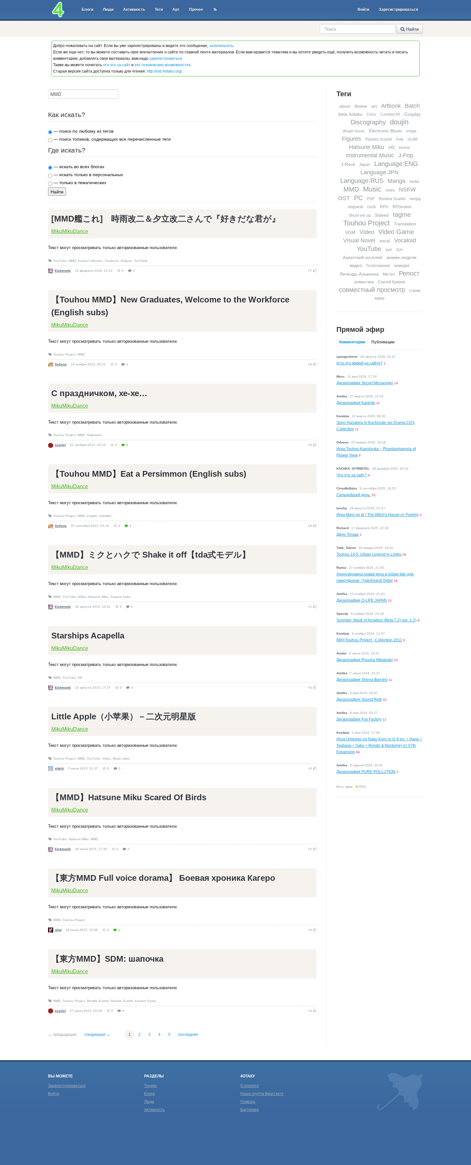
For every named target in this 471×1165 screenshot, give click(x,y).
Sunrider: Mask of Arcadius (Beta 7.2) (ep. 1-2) (376, 620)
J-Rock (348, 164)
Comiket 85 (390, 114)
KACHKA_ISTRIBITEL (352, 468)
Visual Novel (359, 240)
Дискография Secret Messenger (364, 383)
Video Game (396, 231)
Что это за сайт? (351, 475)
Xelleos (61, 364)
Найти (412, 29)
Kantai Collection (90, 260)
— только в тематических (79, 182)
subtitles (105, 516)
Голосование (378, 265)
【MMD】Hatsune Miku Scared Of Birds (128, 797)
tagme (402, 214)
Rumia (341, 567)
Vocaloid (405, 240)
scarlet (60, 445)
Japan (364, 164)
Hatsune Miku (98, 596)
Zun (399, 249)
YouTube (60, 260)
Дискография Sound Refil (359, 699)
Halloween (94, 435)
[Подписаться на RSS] (215, 9)
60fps (82, 596)
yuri (388, 249)
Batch (412, 106)
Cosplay (412, 114)
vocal (384, 240)
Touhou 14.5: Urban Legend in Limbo (368, 554)
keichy (341, 508)
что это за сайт (116, 65)
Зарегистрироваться (398, 9)
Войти (363, 9)
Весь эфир (344, 786)
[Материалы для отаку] (58, 9)
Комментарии (352, 342)
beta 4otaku (350, 114)
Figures (351, 139)
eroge (411, 131)
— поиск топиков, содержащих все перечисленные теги (111, 139)
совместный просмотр (372, 289)
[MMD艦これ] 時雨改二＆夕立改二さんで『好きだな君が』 (165, 218)
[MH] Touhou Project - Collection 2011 (369, 640)
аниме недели (401, 257)
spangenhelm (347, 356)
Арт (175, 9)
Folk (399, 139)
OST (344, 198)
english (92, 516)
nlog (58, 930)
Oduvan (342, 442)
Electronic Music (385, 130)
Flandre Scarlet (122, 1001)
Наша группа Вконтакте (262, 1093)
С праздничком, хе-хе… (99, 393)
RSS (362, 786)
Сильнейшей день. (353, 495)
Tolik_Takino (346, 548)
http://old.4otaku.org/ (164, 71)
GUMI (412, 139)
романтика (364, 282)
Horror (404, 147)
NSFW (407, 189)
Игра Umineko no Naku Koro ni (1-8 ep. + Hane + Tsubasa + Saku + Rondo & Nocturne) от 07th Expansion (379, 745)
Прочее (196, 9)
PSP (371, 199)
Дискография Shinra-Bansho (362, 679)
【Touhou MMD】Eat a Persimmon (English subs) (148, 474)
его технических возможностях (163, 65)
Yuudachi (112, 260)
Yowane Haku (120, 596)
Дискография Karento (355, 403)
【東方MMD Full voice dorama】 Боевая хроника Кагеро (163, 878)
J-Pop (405, 155)
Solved (382, 215)
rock (371, 206)
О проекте (249, 1085)
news (390, 190)
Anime (360, 106)
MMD (72, 260)
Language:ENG (396, 163)
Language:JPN (379, 172)
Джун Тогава (347, 534)
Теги (159, 9)
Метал (389, 274)
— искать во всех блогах (78, 166)
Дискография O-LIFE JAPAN (361, 600)
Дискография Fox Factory (359, 719)
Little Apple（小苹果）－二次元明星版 (123, 716)
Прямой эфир (360, 329)
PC (358, 197)
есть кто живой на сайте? (359, 363)
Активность (134, 9)
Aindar (341, 653)
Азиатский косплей (362, 257)
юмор (379, 298)
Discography (368, 122)
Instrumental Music (370, 155)
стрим (414, 290)
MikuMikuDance (69, 231)
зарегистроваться (165, 58)
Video (106, 758)
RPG (384, 207)
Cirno (371, 114)
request (355, 206)
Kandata (342, 416)
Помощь (247, 1101)
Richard (342, 528)
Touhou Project (64, 354)
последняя (188, 1034)
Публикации (382, 342)
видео (356, 265)
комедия (401, 265)
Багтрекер (249, 1109)
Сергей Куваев (391, 282)
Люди (108, 9)
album (344, 106)
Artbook (391, 106)
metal (414, 181)
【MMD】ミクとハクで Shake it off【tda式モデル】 (150, 554)
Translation (405, 223)
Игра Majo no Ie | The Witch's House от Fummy (377, 514)
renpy (415, 198)
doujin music (354, 131)
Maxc (340, 376)
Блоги (87, 9)
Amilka (341, 396)
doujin (399, 122)
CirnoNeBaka (346, 488)
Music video (121, 758)
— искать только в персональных (87, 174)
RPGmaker (402, 207)
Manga (396, 181)
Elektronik (63, 270)
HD (80, 677)
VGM (350, 232)
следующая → (97, 1034)
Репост (409, 273)
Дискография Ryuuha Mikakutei (364, 660)
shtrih (59, 768)
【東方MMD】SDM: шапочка (107, 959)
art (374, 106)
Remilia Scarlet (98, 1001)
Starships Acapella (87, 635)
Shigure (126, 260)
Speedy (342, 613)
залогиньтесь (221, 45)
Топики (150, 1085)
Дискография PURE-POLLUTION (365, 772)
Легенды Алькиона (359, 274)
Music (372, 189)
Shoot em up (360, 215)
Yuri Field (140, 260)
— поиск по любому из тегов (82, 131)
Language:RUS (362, 180)
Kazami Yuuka (145, 1001)
